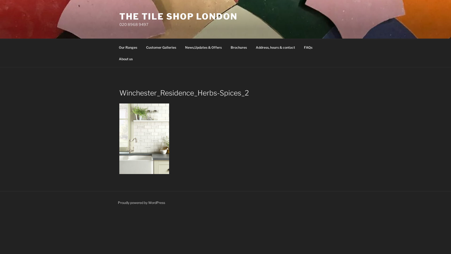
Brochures (239, 47)
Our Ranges (128, 47)
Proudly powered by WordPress (141, 203)
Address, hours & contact (275, 47)
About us (126, 59)
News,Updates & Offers (203, 47)
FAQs (308, 47)
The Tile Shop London (178, 16)
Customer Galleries (161, 47)
